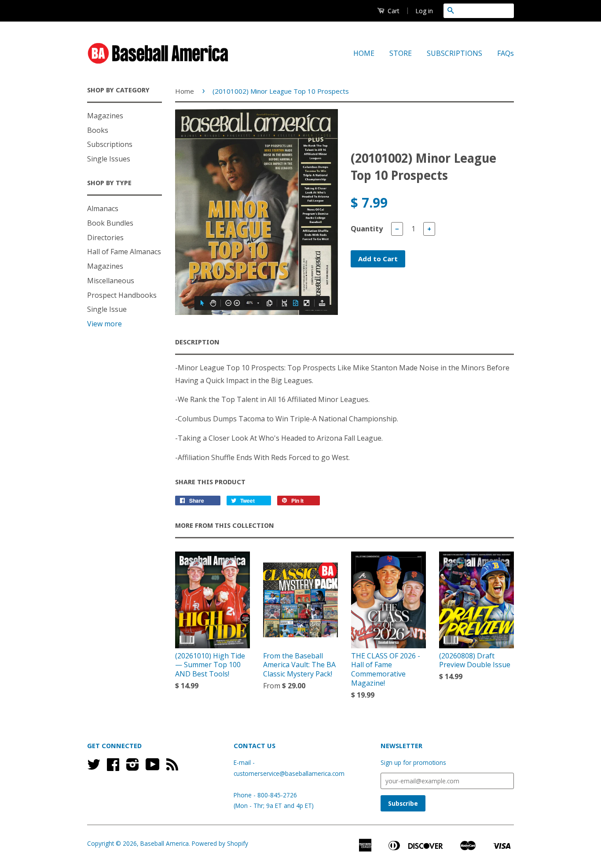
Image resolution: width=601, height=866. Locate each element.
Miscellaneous (110, 280)
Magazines (105, 116)
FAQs (505, 53)
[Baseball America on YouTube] (153, 767)
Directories (105, 237)
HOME (363, 53)
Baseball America (164, 843)
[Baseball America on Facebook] (113, 767)
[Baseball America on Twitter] (93, 767)
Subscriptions (109, 144)
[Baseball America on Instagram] (132, 767)
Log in (424, 11)
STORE (400, 53)
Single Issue (107, 309)
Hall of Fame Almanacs (124, 251)
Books (97, 130)
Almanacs (102, 208)
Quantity (367, 229)
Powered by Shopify (220, 843)
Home (184, 91)
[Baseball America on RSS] (172, 767)
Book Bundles (110, 223)
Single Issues (108, 159)
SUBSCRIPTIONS (454, 53)
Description (197, 342)
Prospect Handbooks (122, 295)
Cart (392, 11)
